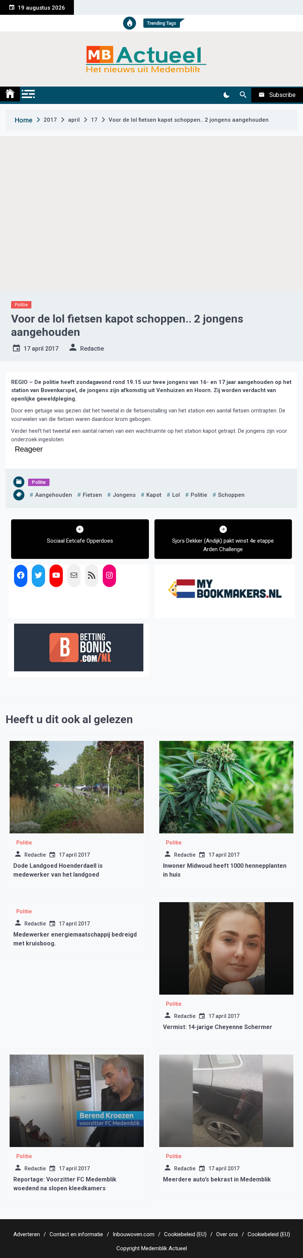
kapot (153, 495)
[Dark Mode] (226, 95)
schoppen (231, 495)
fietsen (92, 495)
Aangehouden (53, 495)
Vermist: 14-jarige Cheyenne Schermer (217, 1027)
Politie (21, 304)
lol (176, 495)
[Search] (243, 95)
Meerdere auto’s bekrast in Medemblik (217, 1179)
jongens (124, 495)
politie (199, 495)
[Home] (10, 94)
